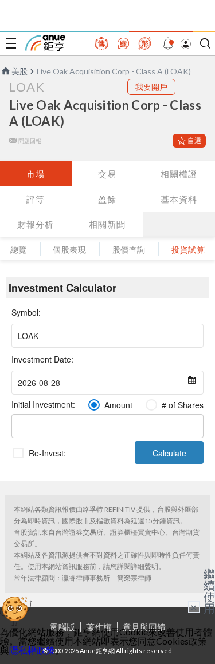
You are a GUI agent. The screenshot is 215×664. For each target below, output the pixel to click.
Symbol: (26, 312)
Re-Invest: (47, 453)
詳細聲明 (144, 566)
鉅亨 (45, 42)
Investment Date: (42, 359)
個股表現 (69, 250)
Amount (118, 405)
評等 (35, 199)
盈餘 (107, 199)
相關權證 (179, 174)
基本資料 (179, 199)
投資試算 (188, 250)
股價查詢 (129, 250)
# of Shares (183, 405)
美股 (19, 71)
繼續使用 (209, 591)
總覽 (18, 250)
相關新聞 (107, 224)
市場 (35, 174)
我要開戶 (151, 87)
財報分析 (35, 224)
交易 (107, 174)
